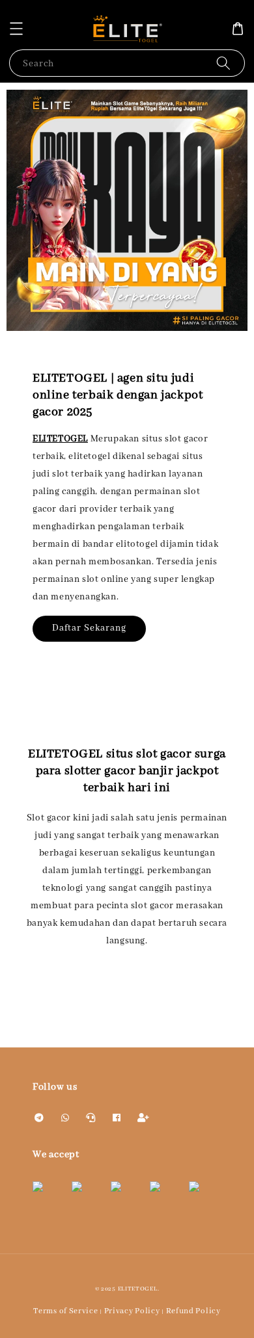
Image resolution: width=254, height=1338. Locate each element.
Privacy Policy (132, 1311)
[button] (16, 28)
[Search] (223, 62)
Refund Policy (193, 1311)
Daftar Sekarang (89, 628)
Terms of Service (65, 1311)
